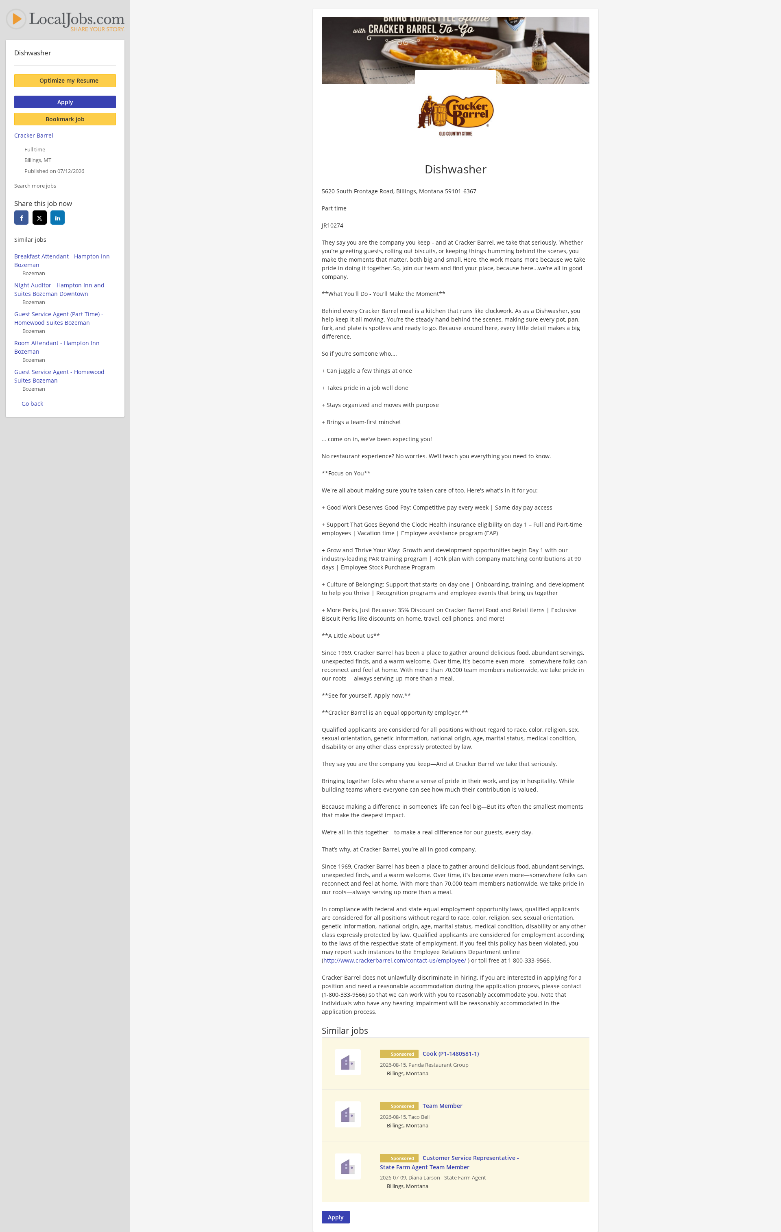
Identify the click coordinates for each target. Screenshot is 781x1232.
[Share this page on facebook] (21, 217)
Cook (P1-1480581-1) (451, 1053)
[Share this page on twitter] (40, 217)
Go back (32, 403)
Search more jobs (35, 185)
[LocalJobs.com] (65, 20)
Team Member (442, 1105)
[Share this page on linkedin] (57, 217)
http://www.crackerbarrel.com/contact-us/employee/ (394, 960)
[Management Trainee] (348, 1061)
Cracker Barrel (33, 135)
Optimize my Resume (68, 80)
